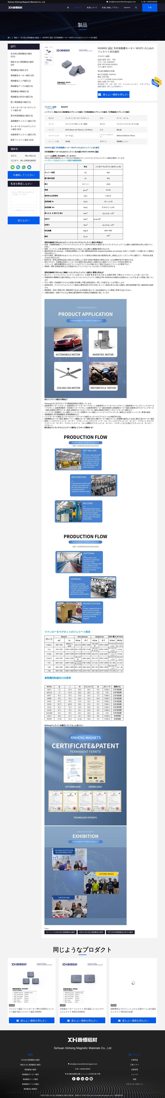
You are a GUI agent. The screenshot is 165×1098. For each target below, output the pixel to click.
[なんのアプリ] (23, 167)
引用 (149, 7)
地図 (134, 1079)
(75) (23, 135)
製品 (16, 38)
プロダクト (78, 7)
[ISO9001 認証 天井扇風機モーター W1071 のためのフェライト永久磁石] (74, 67)
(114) (23, 127)
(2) (20, 91)
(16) (22, 75)
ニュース (134, 1074)
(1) (21, 81)
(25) (22, 63)
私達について (92, 7)
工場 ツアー (134, 1065)
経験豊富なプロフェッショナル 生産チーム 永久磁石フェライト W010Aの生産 (82, 1010)
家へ (9, 38)
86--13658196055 (150, 2)
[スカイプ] (18, 167)
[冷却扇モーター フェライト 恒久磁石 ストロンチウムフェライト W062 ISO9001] (31, 983)
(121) (21, 55)
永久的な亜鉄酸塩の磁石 (30, 38)
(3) (22, 86)
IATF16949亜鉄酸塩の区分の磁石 (120, 932)
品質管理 (134, 1069)
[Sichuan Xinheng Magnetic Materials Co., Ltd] (15, 7)
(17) (19, 70)
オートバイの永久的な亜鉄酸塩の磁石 (60, 932)
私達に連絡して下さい (110, 7)
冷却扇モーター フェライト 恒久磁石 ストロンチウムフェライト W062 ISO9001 (31, 1010)
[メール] (29, 167)
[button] (12, 988)
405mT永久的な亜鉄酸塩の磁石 (91, 932)
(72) (23, 121)
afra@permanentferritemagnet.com (122, 2)
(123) (22, 140)
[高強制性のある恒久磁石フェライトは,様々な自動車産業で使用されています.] (133, 983)
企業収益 (134, 1060)
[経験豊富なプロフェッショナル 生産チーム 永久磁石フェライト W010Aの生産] (82, 983)
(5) (22, 97)
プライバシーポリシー (134, 1084)
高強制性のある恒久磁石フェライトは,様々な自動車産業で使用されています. (133, 1010)
